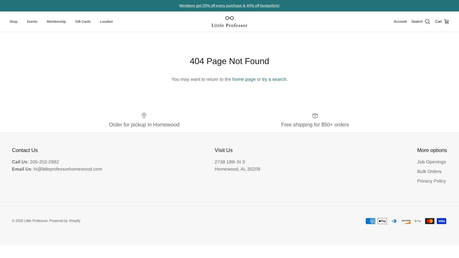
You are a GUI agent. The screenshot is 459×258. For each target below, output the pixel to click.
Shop (13, 21)
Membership (56, 21)
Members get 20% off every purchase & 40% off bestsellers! (229, 6)
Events (32, 21)
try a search (274, 79)
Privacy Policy (431, 180)
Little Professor (35, 221)
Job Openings (431, 161)
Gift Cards (83, 21)
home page (244, 79)
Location (106, 21)
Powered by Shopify (65, 221)
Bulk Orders (429, 171)
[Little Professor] (229, 21)
